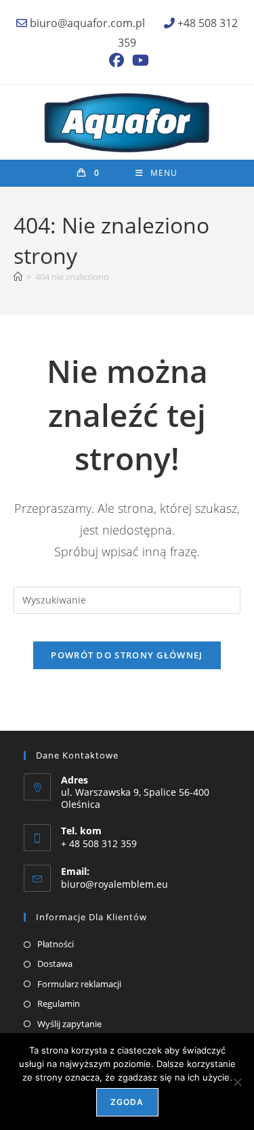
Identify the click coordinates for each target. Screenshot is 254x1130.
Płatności (55, 944)
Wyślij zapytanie (69, 1024)
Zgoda (127, 1102)
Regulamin (58, 1003)
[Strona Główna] (18, 277)
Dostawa (54, 963)
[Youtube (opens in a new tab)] (138, 60)
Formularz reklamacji (79, 984)
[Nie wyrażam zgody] (237, 1082)
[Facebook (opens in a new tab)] (116, 60)
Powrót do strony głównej (127, 655)
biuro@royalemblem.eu (114, 884)
